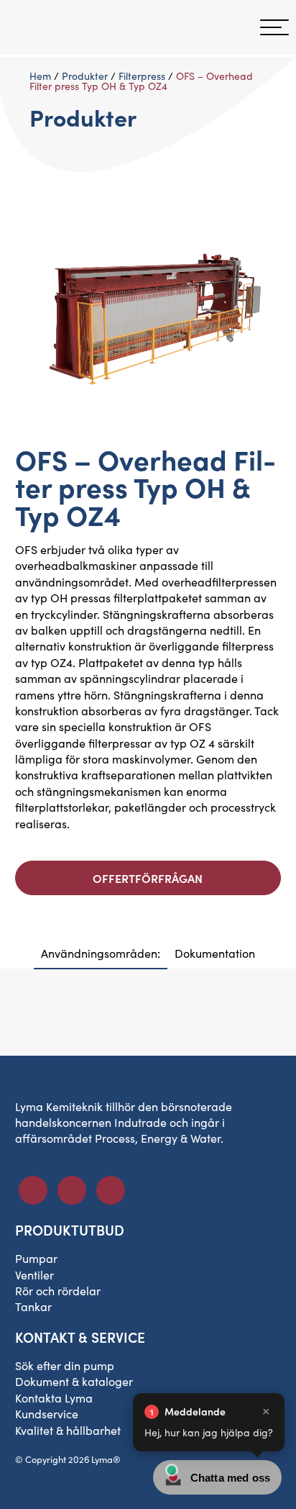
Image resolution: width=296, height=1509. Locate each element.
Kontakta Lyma (54, 1397)
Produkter (85, 76)
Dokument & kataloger (74, 1381)
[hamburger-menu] (274, 27)
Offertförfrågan (148, 878)
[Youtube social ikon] (110, 1190)
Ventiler (34, 1274)
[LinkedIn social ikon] (71, 1190)
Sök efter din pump (64, 1365)
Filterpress (142, 76)
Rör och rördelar (58, 1290)
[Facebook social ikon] (33, 1190)
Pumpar (36, 1258)
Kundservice (46, 1413)
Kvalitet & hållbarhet (68, 1430)
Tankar (33, 1306)
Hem (40, 76)
